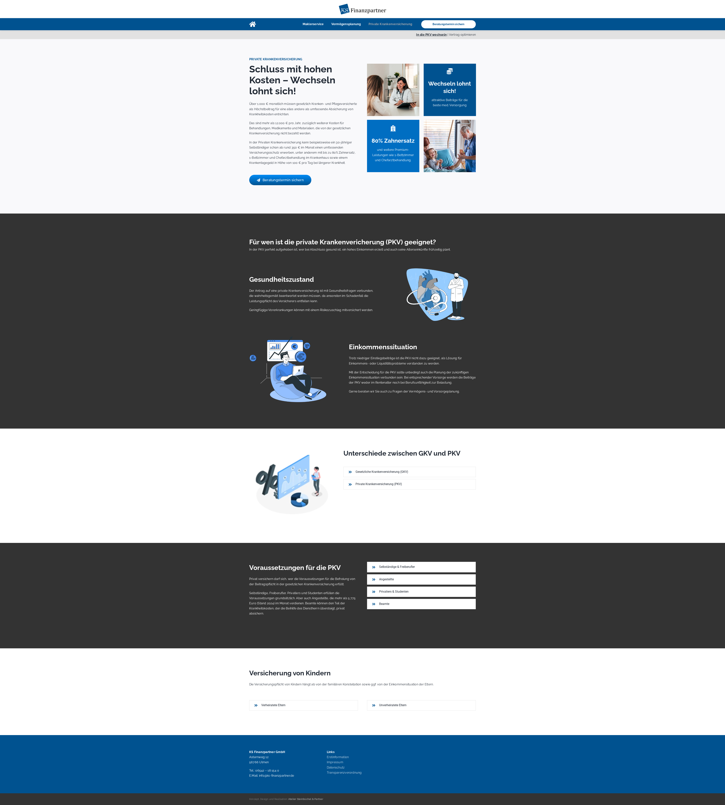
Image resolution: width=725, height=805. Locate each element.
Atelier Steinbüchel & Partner (305, 799)
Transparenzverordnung (344, 772)
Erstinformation (338, 757)
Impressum (335, 762)
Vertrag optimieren (462, 34)
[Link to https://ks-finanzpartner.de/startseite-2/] (252, 24)
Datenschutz (336, 767)
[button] (410, 472)
